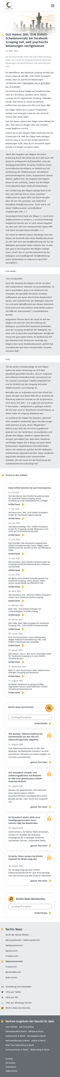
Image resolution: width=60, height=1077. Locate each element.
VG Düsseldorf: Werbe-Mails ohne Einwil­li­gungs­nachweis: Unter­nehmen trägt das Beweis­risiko (24, 820)
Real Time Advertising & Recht (20, 1045)
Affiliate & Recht (36, 1031)
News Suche (11, 977)
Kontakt (9, 1059)
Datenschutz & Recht (15, 1036)
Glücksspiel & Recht (36, 1036)
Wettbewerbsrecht (14, 945)
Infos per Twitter (13, 992)
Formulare (10, 1063)
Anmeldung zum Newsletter (19, 986)
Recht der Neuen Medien (17, 934)
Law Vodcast (11, 1027)
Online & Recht (38, 1040)
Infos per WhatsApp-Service (19, 1002)
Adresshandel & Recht (16, 1031)
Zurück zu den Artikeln (16, 475)
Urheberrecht (12, 956)
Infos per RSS (12, 997)
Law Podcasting (26, 1027)
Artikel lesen (14, 504)
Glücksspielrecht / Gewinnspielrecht (23, 940)
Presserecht (11, 966)
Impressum (11, 1067)
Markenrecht (12, 951)
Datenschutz (11, 1071)
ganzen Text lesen (38, 762)
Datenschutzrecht (14, 961)
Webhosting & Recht (39, 1049)
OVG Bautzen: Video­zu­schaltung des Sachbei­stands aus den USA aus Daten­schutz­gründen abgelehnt (25, 737)
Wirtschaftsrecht (13, 972)
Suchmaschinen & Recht (17, 1049)
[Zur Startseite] (9, 5)
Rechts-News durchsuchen (18, 1008)
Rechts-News (14, 929)
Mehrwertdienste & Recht (18, 1040)
